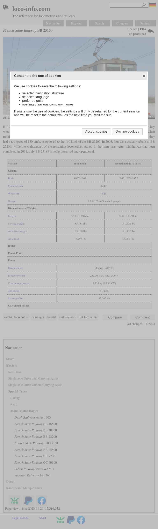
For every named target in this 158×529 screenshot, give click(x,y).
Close (144, 76)
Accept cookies (96, 131)
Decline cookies (127, 131)
